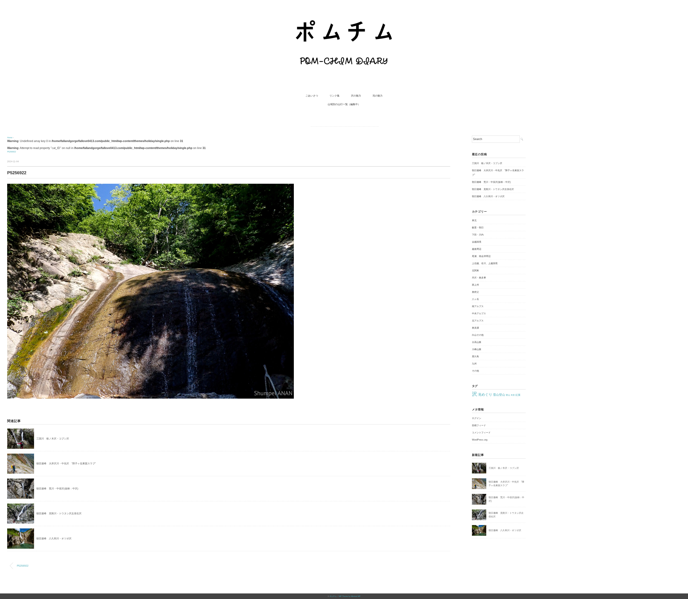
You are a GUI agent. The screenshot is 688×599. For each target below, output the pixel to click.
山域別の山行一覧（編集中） (344, 104)
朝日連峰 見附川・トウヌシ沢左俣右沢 (59, 513)
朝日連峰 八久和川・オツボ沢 (53, 538)
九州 (474, 363)
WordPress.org (479, 439)
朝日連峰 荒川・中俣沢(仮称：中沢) (57, 488)
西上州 (475, 284)
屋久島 (475, 356)
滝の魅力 (377, 95)
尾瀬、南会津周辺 (481, 256)
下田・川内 (478, 234)
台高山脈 (476, 342)
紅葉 (517, 395)
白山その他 (478, 335)
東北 (474, 220)
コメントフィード (481, 432)
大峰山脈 (476, 349)
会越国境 (476, 241)
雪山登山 (499, 394)
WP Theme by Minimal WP (349, 596)
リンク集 (334, 95)
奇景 (513, 395)
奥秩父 (475, 292)
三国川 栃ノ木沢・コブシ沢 (52, 438)
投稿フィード (479, 425)
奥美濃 (475, 327)
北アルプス (478, 320)
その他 (475, 370)
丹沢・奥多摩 (479, 277)
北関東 (475, 270)
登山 (508, 395)
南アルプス (478, 306)
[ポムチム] (344, 15)
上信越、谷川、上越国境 (485, 263)
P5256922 (11, 152)
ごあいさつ (311, 95)
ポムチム (333, 596)
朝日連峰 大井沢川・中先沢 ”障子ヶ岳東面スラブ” (66, 463)
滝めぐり (485, 394)
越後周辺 (476, 249)
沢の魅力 (356, 95)
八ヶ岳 (475, 299)
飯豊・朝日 (478, 227)
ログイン (476, 418)
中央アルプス (479, 313)
